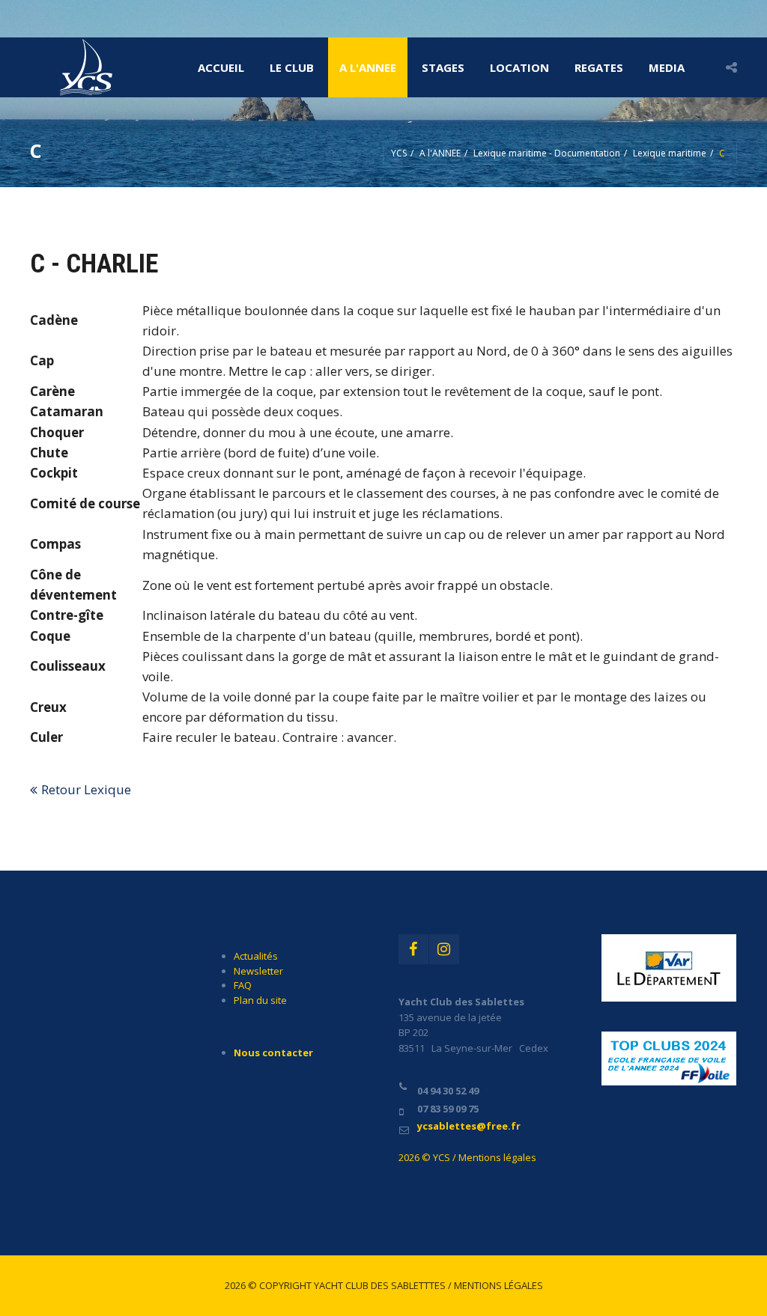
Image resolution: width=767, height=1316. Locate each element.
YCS (399, 153)
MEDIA (667, 67)
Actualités (256, 956)
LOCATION (519, 67)
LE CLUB (292, 67)
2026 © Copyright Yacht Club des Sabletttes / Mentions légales (384, 1285)
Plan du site (260, 1000)
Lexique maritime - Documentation (546, 153)
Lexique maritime (669, 153)
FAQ (243, 985)
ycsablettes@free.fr (469, 1126)
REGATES (599, 67)
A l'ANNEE (367, 67)
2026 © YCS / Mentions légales (467, 1157)
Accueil (221, 67)
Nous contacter (273, 1052)
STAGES (443, 67)
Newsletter (258, 971)
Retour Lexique (86, 789)
